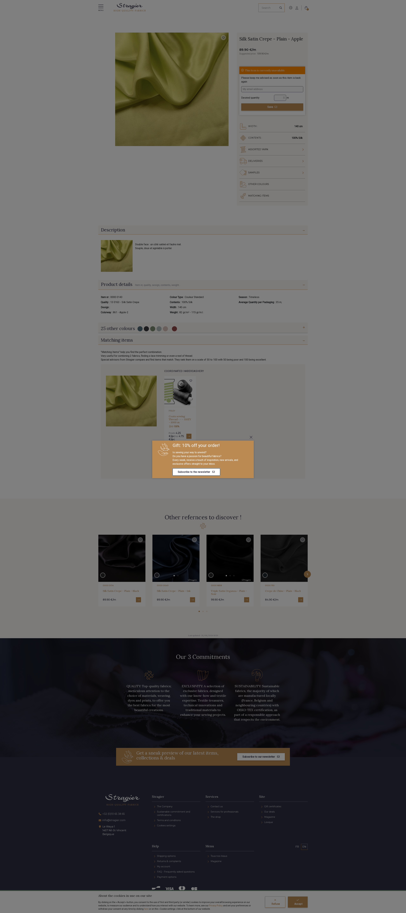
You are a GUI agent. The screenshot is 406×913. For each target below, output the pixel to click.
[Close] (251, 437)
